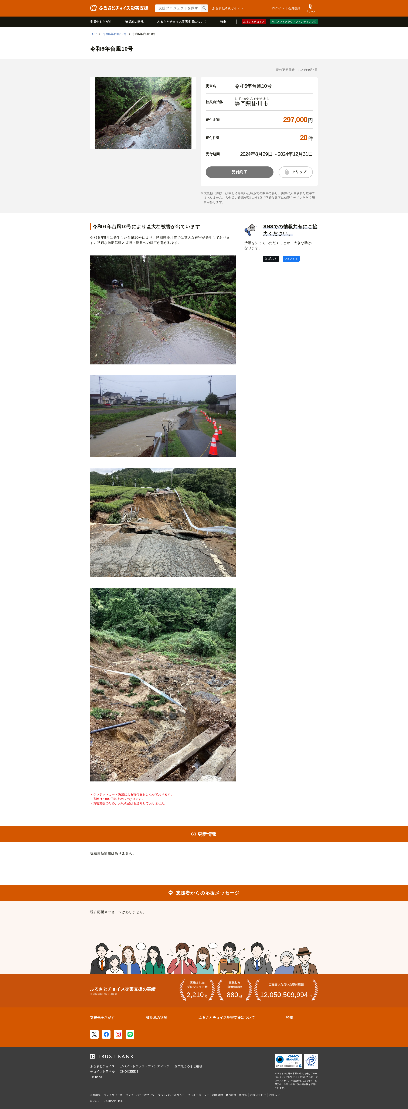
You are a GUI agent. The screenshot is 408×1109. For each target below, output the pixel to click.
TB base (96, 1076)
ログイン (278, 8)
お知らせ (274, 1095)
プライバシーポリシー (171, 1095)
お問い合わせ (258, 1095)
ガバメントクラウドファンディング (144, 1066)
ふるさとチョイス (254, 21)
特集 (223, 21)
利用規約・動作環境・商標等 (229, 1095)
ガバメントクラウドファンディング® (293, 21)
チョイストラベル (102, 1071)
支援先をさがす (101, 21)
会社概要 (95, 1095)
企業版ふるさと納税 (188, 1066)
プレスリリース (113, 1095)
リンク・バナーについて (140, 1095)
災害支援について (182, 21)
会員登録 (294, 8)
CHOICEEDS (129, 1071)
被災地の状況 (134, 21)
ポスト (272, 258)
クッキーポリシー (198, 1095)
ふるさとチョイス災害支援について (227, 1017)
